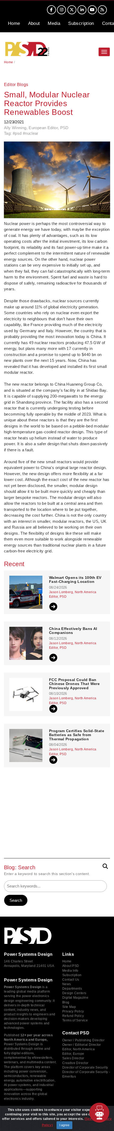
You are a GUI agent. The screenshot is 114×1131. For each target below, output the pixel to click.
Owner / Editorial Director (81, 1045)
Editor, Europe (73, 1054)
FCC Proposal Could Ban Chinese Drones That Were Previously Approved (74, 684)
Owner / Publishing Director (83, 1040)
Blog (65, 1002)
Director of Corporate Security (85, 1067)
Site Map (69, 1007)
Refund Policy (73, 1016)
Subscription (81, 23)
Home (14, 23)
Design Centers (74, 993)
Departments (72, 988)
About (34, 23)
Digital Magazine (75, 997)
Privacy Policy (73, 1011)
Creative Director (75, 1063)
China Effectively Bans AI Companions (73, 631)
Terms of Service (75, 1020)
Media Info (70, 970)
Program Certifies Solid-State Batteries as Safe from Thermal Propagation (76, 735)
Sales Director (73, 1058)
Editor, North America (78, 1049)
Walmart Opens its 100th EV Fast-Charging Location (75, 580)
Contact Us (70, 979)
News (66, 984)
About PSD (70, 966)
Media (54, 23)
